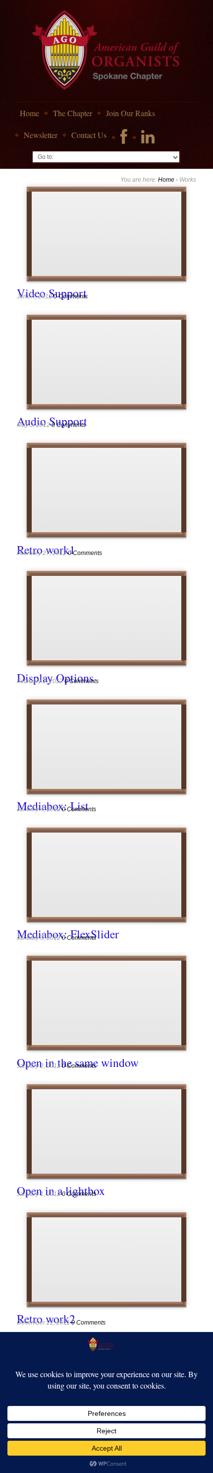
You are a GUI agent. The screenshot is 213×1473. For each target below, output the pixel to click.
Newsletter (40, 135)
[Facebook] (123, 137)
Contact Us (88, 135)
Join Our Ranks (130, 113)
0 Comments (70, 296)
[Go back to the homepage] (107, 51)
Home (29, 113)
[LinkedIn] (148, 137)
